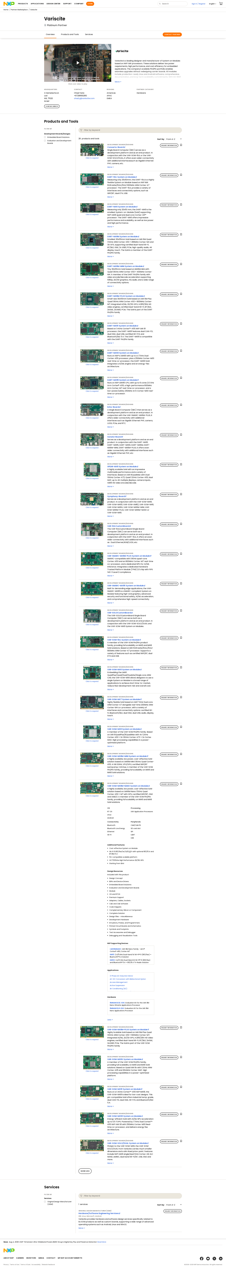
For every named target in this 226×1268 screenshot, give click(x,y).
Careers (20, 1258)
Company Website (52, 106)
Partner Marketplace (19, 9)
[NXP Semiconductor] (9, 3)
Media (41, 1258)
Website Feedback (48, 1265)
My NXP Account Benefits (70, 1258)
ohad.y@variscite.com (84, 98)
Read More (101, 1242)
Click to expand (92, 158)
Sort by (160, 139)
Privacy (6, 1265)
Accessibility (36, 1265)
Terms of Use (14, 1265)
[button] (212, 3)
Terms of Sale (25, 1265)
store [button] (90, 4)
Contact (50, 1258)
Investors (31, 1258)
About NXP (9, 1258)
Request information (169, 145)
